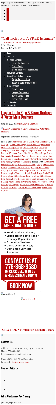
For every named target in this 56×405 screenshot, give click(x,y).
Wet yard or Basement (21, 161)
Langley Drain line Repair (19, 167)
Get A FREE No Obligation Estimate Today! (28, 330)
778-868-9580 (8, 42)
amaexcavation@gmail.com (28, 42)
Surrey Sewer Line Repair (36, 158)
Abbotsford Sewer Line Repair (26, 141)
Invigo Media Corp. (20, 361)
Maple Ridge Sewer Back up (20, 175)
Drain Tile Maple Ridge (11, 147)
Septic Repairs (18, 178)
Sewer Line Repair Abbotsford (34, 181)
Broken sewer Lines (26, 164)
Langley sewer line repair (12, 170)
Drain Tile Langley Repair (38, 144)
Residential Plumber (20, 155)
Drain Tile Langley (18, 144)
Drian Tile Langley (18, 150)
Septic (32, 155)
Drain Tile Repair (30, 147)
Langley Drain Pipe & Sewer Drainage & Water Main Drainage (26, 115)
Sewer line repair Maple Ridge (33, 184)
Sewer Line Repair (16, 158)
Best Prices (44, 141)
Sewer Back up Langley (36, 178)
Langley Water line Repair (19, 173)
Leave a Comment (30, 123)
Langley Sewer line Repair (39, 150)
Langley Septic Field (40, 167)
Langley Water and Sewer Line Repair (17, 153)
